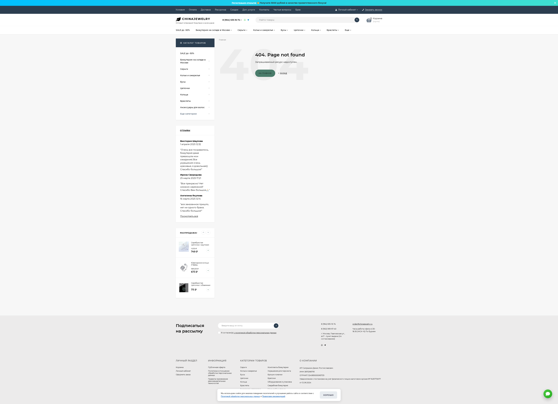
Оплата (193, 9)
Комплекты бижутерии (278, 367)
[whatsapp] (322, 345)
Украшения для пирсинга (279, 371)
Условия (180, 9)
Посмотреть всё (189, 216)
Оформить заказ (183, 374)
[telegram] (325, 345)
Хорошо (328, 395)
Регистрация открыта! (244, 3)
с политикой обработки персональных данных (255, 333)
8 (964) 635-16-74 (231, 20)
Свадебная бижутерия (278, 385)
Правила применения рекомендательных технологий (218, 381)
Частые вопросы (282, 9)
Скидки (234, 9)
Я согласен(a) (248, 333)
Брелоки (272, 378)
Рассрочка (220, 9)
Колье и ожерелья (248, 371)
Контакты (264, 9)
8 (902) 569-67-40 (328, 329)
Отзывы (185, 130)
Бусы (242, 374)
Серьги (243, 367)
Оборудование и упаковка (280, 382)
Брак (298, 9)
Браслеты (244, 385)
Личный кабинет (183, 371)
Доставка (206, 9)
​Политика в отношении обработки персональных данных (220, 373)
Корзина (180, 367)
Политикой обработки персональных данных (240, 396)
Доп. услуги (249, 9)
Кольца (243, 382)
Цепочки (244, 378)
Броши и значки (275, 374)
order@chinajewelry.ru (362, 324)
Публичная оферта (216, 367)
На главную (265, 73)
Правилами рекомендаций (273, 396)
